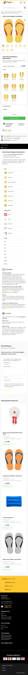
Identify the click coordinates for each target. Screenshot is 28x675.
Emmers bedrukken (5, 639)
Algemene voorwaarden (6, 617)
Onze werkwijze (4, 627)
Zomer (14, 11)
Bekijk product (7, 444)
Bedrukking (5, 145)
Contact (3, 613)
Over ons (3, 625)
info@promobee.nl (9, 308)
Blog (2, 628)
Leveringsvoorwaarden (6, 618)
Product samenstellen (21, 146)
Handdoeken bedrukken (6, 638)
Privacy (3, 667)
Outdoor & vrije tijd (8, 11)
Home (2, 11)
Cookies (4, 670)
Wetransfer (10, 290)
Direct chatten (8, 131)
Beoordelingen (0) (7, 150)
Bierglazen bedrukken (6, 636)
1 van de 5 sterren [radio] (3, 364)
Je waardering (6, 362)
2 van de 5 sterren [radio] (4, 364)
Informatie (5, 142)
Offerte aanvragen (14, 118)
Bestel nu (14, 114)
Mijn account (4, 615)
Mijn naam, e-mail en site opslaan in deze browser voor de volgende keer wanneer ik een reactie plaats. (14, 385)
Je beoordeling (7, 366)
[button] (24, 20)
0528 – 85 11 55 (9, 603)
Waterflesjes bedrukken (6, 635)
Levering (5, 147)
